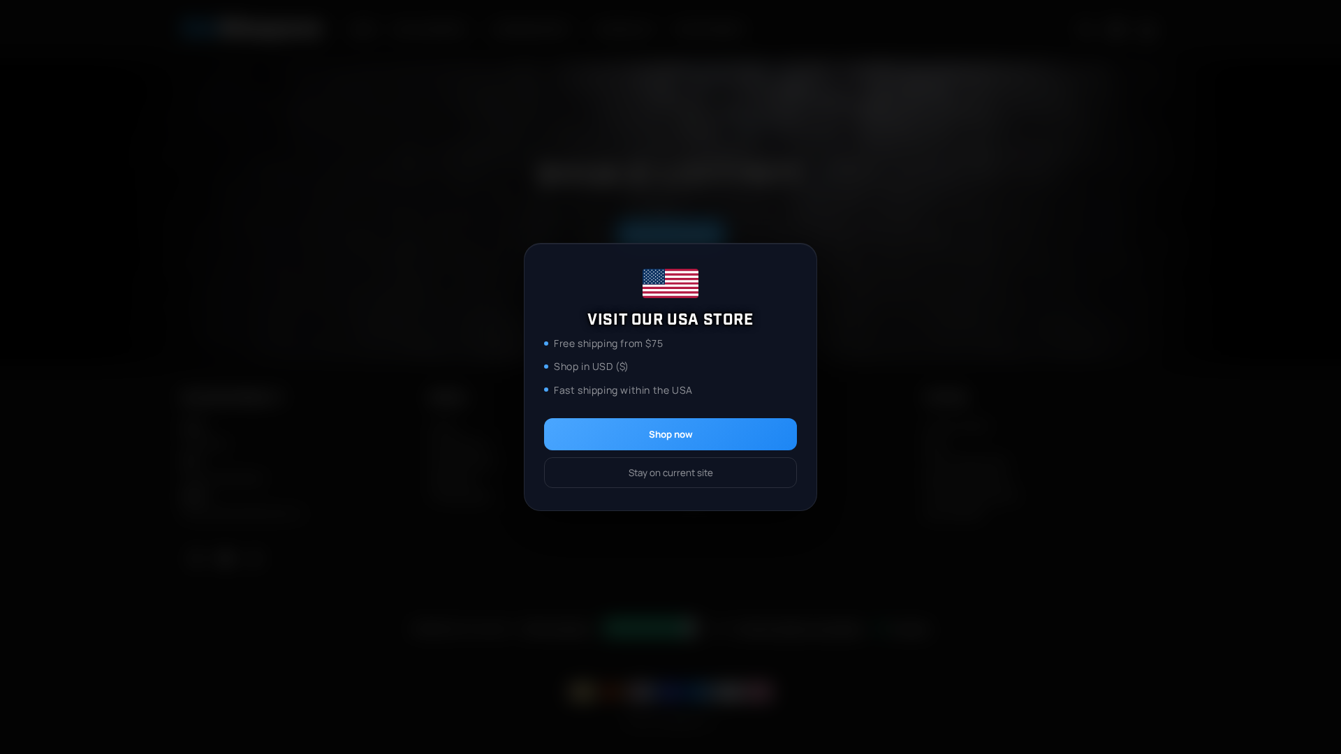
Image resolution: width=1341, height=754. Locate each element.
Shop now (671, 434)
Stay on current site (671, 472)
